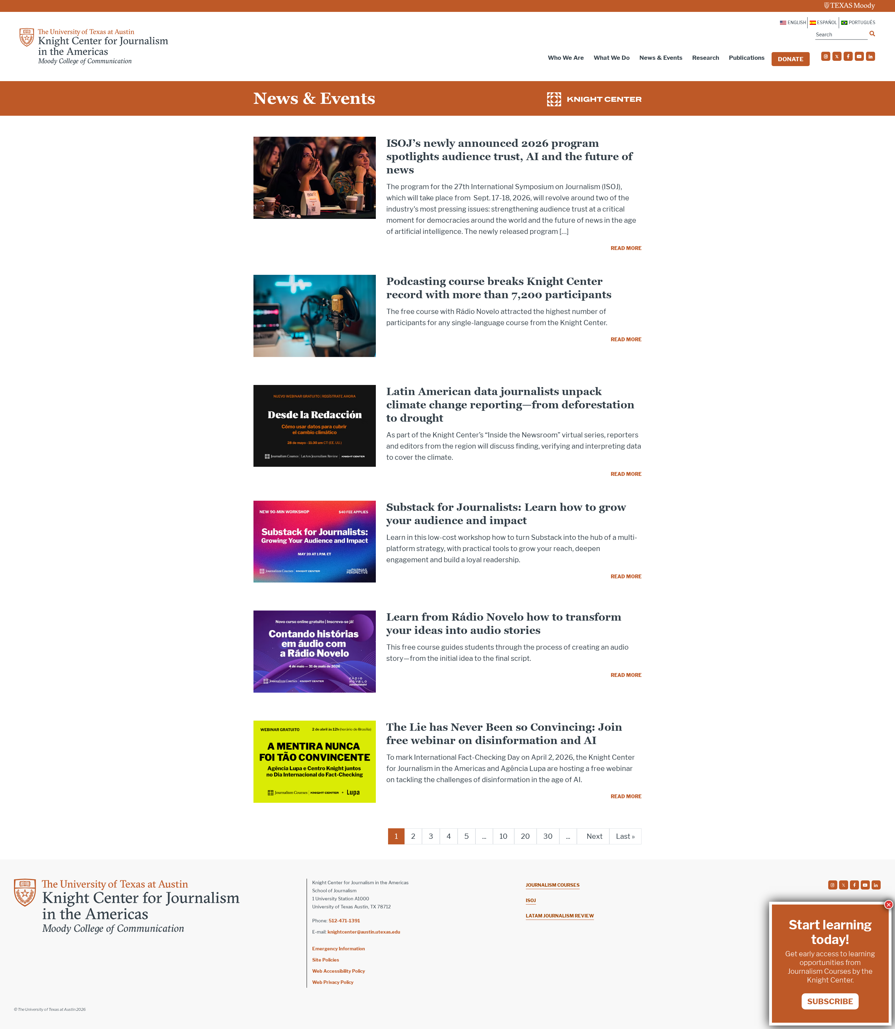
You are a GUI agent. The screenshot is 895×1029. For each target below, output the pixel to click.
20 (525, 836)
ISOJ (531, 900)
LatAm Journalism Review (560, 916)
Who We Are (566, 57)
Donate (790, 59)
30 (548, 836)
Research (705, 57)
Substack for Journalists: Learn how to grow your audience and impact (506, 514)
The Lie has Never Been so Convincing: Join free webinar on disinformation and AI (504, 733)
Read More (626, 248)
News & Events (660, 57)
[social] (825, 56)
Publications (747, 57)
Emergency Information (338, 948)
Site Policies (325, 960)
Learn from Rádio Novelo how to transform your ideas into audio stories (503, 623)
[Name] (872, 33)
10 (504, 836)
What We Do (612, 57)
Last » (625, 836)
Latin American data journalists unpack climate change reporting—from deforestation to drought (510, 404)
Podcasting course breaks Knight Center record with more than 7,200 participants (498, 288)
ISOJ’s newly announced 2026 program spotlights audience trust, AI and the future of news (509, 156)
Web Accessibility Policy (338, 971)
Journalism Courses (553, 885)
